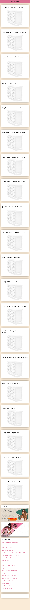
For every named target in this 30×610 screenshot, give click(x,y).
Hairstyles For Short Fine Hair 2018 (9, 570)
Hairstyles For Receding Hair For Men (13, 181)
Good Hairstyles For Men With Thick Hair (11, 545)
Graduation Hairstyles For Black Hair (10, 542)
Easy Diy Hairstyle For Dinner (8, 565)
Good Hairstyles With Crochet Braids (13, 232)
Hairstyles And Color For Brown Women (14, 32)
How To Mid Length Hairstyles (11, 383)
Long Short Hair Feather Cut (8, 585)
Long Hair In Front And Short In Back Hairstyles (12, 562)
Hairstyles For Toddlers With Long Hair (14, 157)
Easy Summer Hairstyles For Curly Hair (14, 306)
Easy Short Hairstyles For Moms (12, 457)
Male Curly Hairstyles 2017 (10, 83)
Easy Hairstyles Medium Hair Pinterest (14, 108)
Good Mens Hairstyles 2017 (8, 580)
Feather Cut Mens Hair (9, 408)
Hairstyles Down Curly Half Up (11, 482)
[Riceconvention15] (15, 529)
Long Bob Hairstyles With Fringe (9, 575)
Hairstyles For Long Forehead (11, 432)
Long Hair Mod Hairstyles (7, 550)
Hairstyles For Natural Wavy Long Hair (14, 132)
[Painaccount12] (15, 514)
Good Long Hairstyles (6, 583)
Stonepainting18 (15, 1)
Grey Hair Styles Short (7, 560)
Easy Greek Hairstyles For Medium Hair (14, 8)
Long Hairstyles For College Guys (9, 568)
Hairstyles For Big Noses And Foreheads (11, 590)
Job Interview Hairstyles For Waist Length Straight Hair (14, 552)
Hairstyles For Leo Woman (10, 282)
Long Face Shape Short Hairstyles (9, 578)
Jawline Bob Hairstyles (7, 547)
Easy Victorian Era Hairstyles (11, 257)
